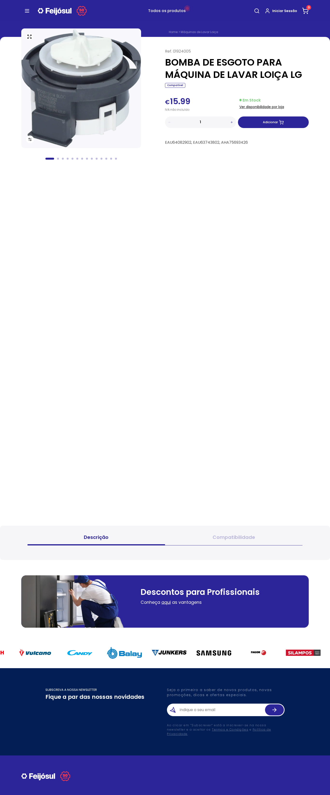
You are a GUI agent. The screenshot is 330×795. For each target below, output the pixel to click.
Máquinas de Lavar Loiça (199, 32)
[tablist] (165, 537)
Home (173, 32)
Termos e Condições (230, 729)
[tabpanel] (165, 551)
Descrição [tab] (96, 537)
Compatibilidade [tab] (234, 537)
